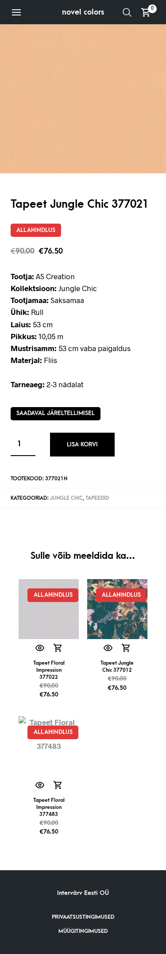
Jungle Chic (66, 498)
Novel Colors (83, 12)
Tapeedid (97, 498)
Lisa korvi (82, 444)
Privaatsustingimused (83, 917)
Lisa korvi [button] (58, 648)
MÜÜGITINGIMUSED (83, 931)
